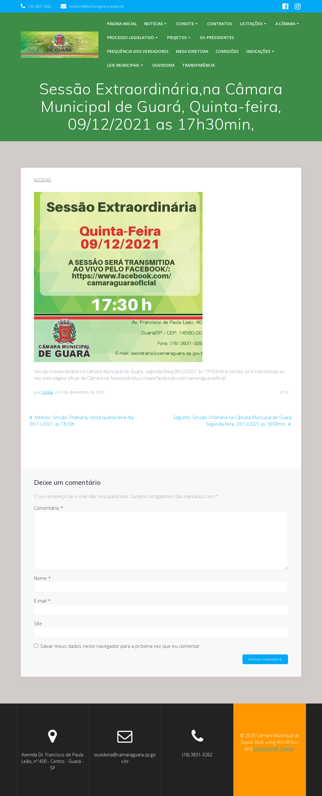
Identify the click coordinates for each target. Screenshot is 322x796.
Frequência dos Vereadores (138, 51)
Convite (185, 23)
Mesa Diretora (192, 51)
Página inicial (122, 23)
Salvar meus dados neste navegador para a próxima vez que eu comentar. (120, 646)
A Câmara (285, 23)
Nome (42, 578)
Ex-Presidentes (217, 37)
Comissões (227, 51)
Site (38, 623)
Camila (47, 392)
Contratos (219, 23)
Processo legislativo (130, 37)
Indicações (258, 51)
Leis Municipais (123, 65)
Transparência (198, 65)
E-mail (42, 600)
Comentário (48, 508)
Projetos (177, 37)
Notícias (153, 23)
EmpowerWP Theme (273, 749)
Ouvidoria (163, 65)
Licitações (251, 23)
